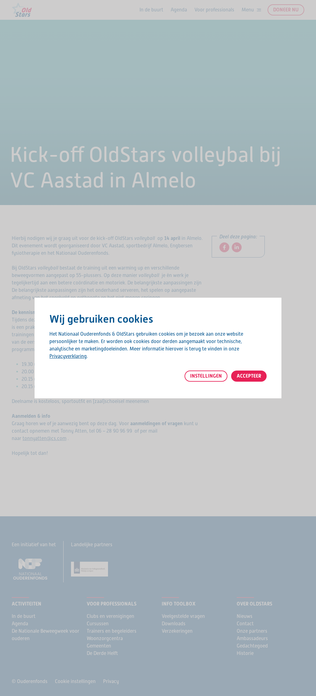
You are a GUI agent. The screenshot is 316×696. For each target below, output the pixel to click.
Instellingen (206, 376)
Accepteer (249, 376)
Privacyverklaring (68, 356)
